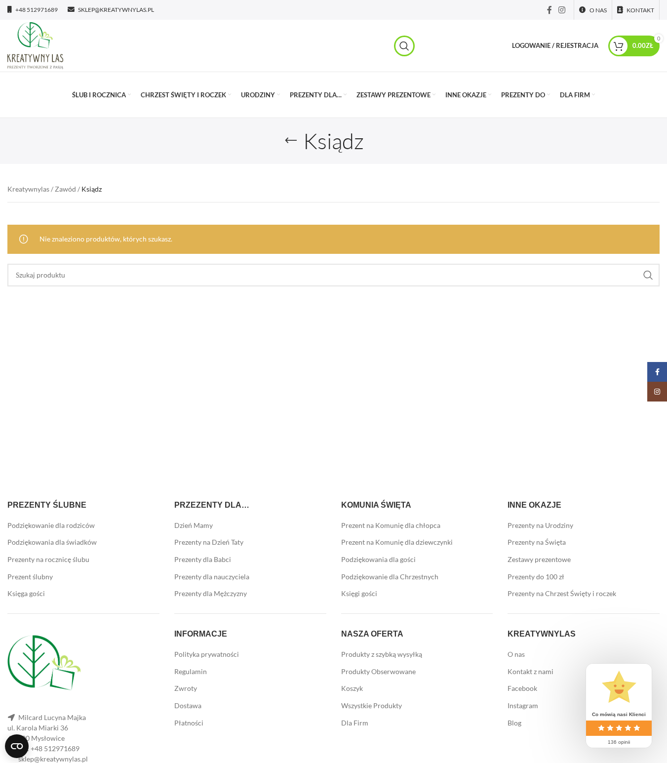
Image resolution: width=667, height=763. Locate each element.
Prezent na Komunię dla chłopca (390, 525)
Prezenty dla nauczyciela (211, 576)
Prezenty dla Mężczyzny (210, 593)
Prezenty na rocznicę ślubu (48, 559)
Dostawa (187, 705)
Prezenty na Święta (537, 542)
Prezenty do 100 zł (536, 576)
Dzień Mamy (193, 525)
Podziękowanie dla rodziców (51, 525)
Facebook (522, 688)
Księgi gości (359, 593)
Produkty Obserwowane (378, 671)
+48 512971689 (55, 748)
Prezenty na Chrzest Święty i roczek (562, 593)
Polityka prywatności (206, 654)
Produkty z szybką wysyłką (381, 654)
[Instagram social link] (562, 9)
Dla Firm (354, 723)
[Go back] (290, 141)
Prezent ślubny (30, 576)
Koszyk (352, 688)
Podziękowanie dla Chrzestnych (389, 576)
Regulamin (190, 671)
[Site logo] (35, 44)
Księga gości (26, 593)
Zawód (65, 189)
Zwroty (185, 688)
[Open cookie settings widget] (17, 746)
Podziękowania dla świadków (52, 542)
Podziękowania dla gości (378, 559)
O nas (516, 654)
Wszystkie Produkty (371, 705)
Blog (514, 723)
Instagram (523, 705)
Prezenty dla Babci (202, 559)
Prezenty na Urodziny (540, 525)
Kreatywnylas (28, 189)
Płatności (188, 723)
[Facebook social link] (549, 9)
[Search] (404, 46)
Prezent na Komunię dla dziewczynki (397, 542)
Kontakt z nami (530, 671)
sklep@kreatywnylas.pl (53, 759)
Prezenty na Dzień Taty (208, 542)
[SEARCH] (648, 275)
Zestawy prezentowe (539, 559)
